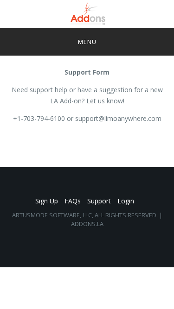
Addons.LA (87, 224)
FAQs (72, 200)
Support (99, 200)
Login (125, 200)
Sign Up (46, 200)
